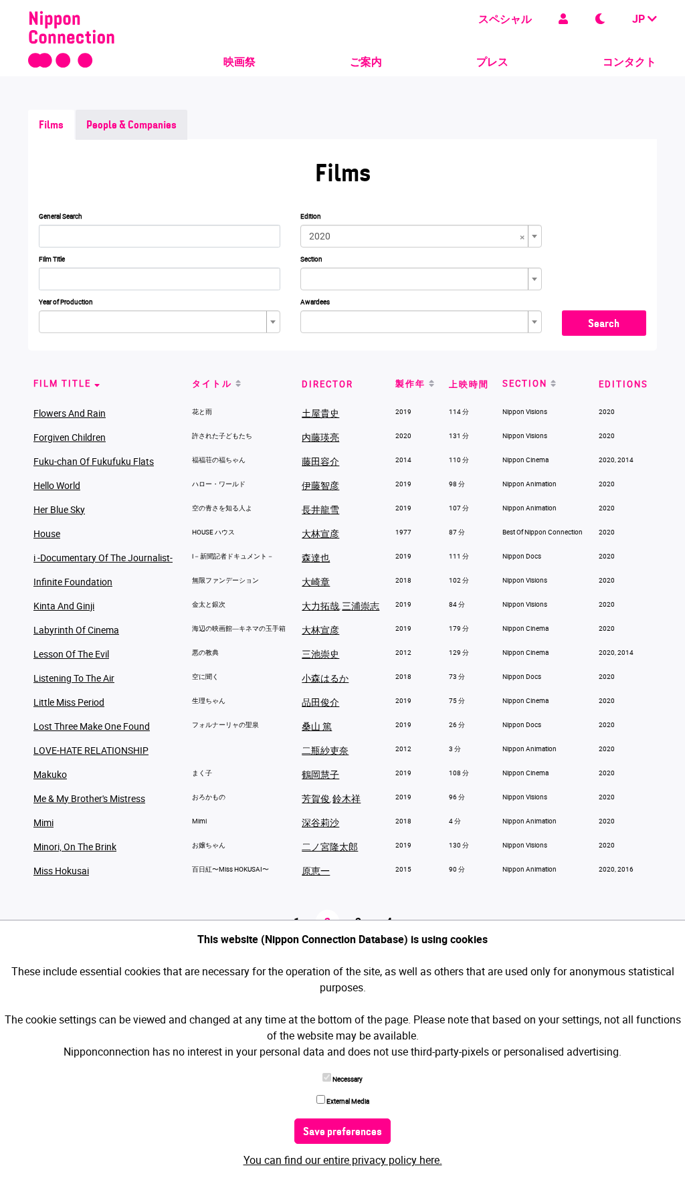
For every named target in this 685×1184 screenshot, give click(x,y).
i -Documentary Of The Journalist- (103, 557)
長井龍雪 (320, 509)
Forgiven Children (69, 437)
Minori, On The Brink (74, 846)
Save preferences (342, 1132)
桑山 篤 (317, 726)
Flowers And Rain (69, 413)
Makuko (50, 774)
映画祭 (239, 61)
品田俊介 (320, 702)
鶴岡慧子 (320, 774)
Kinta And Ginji (63, 605)
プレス (492, 61)
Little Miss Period (68, 702)
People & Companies (131, 125)
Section (311, 259)
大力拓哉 (320, 605)
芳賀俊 (316, 798)
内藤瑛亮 (320, 437)
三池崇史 (320, 654)
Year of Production (66, 301)
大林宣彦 (320, 533)
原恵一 (316, 870)
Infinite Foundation (72, 581)
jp (640, 18)
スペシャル (505, 18)
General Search (60, 216)
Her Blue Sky (59, 509)
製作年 (410, 383)
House (46, 533)
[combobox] (421, 236)
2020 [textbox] (417, 236)
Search (603, 324)
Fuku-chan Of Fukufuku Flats (93, 461)
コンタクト (629, 61)
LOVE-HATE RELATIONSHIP (91, 750)
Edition (310, 216)
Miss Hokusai (61, 870)
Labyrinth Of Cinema (76, 629)
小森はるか (325, 678)
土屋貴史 (320, 413)
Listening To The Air (73, 678)
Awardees (315, 301)
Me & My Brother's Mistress (89, 798)
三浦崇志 (360, 605)
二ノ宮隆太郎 (330, 846)
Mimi (43, 822)
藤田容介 (320, 461)
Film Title (52, 259)
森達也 (316, 557)
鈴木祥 (346, 798)
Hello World (56, 485)
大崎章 (316, 581)
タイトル (212, 383)
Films (51, 125)
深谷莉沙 (320, 822)
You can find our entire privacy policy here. (342, 1160)
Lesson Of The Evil (71, 654)
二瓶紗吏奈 (325, 750)
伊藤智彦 (320, 485)
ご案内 (366, 61)
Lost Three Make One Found (91, 726)
